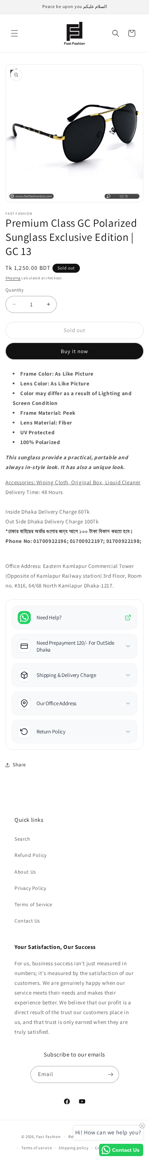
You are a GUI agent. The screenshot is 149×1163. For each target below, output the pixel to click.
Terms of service (36, 1147)
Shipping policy (74, 1147)
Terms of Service (33, 904)
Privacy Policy (30, 888)
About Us (25, 872)
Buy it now (74, 351)
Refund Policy (30, 855)
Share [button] (19, 764)
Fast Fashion (48, 1136)
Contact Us (27, 920)
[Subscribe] (111, 1074)
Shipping (13, 278)
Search (22, 839)
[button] (14, 33)
